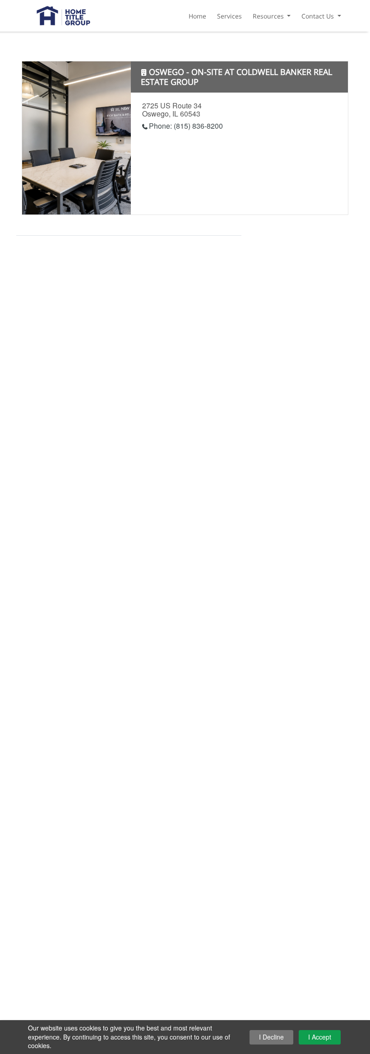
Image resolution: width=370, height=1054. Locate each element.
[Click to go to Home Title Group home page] (63, 14)
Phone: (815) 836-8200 (186, 126)
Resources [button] (269, 16)
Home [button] (197, 16)
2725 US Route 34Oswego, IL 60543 (172, 109)
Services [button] (229, 16)
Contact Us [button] (318, 16)
